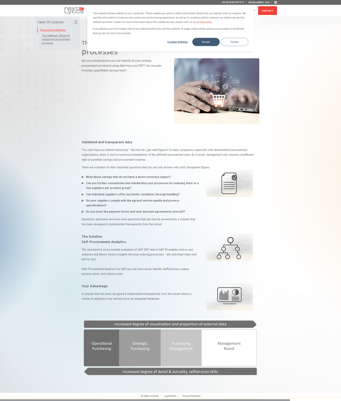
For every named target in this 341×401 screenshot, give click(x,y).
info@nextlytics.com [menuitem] (258, 2)
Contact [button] (267, 10)
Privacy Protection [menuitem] (191, 396)
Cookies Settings (177, 42)
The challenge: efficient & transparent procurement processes (56, 39)
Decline (235, 42)
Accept (206, 42)
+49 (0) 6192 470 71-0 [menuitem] (232, 2)
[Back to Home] (74, 10)
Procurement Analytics (53, 30)
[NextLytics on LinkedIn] (275, 2)
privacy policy (204, 22)
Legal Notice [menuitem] (170, 396)
